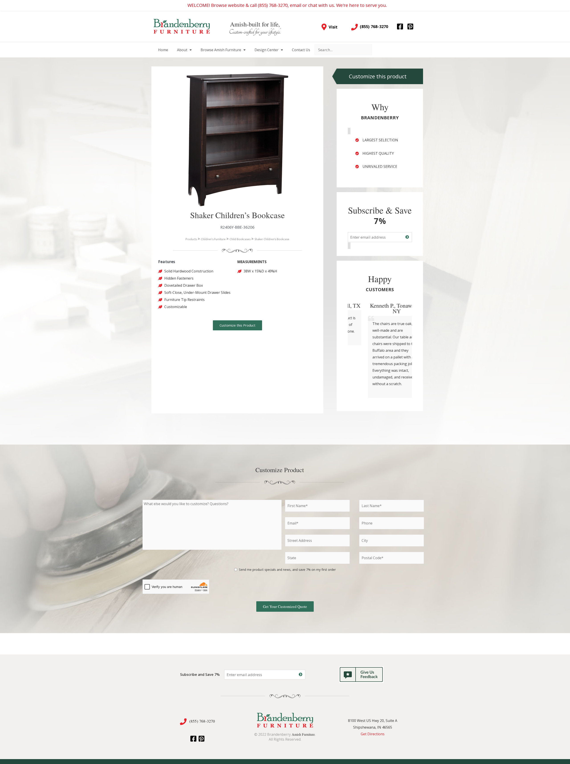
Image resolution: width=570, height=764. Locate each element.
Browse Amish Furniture (221, 49)
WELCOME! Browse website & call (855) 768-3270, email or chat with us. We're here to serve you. (287, 5)
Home (163, 49)
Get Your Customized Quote (285, 606)
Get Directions (373, 733)
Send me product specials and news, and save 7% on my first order (287, 569)
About (182, 49)
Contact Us (301, 49)
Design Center (266, 49)
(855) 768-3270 (202, 721)
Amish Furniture (303, 734)
